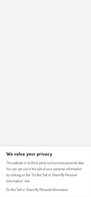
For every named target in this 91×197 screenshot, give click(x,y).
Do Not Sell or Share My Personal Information (37, 189)
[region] (45, 171)
